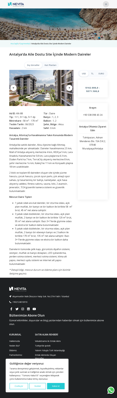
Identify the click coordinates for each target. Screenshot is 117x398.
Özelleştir (19, 386)
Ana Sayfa (14, 43)
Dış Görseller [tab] (33, 65)
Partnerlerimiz (15, 355)
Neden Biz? (14, 345)
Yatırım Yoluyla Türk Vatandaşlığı (50, 350)
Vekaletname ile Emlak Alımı (48, 341)
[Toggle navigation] (106, 4)
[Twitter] (17, 309)
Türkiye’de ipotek (43, 345)
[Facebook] (11, 309)
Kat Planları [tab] (50, 65)
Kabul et (56, 386)
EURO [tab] (101, 73)
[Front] (58, 289)
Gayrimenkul (25, 43)
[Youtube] (34, 309)
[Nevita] (16, 4)
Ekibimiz (13, 350)
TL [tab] (92, 73)
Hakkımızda (14, 341)
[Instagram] (23, 309)
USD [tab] (84, 73)
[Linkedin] (28, 309)
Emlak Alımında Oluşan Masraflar (45, 356)
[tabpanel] (41, 88)
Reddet (37, 386)
